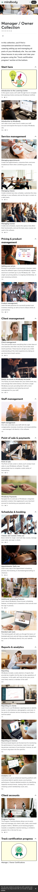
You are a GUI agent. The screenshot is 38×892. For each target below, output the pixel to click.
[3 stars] (6, 31)
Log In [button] (34, 2)
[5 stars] (9, 31)
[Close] (35, 888)
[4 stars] (7, 31)
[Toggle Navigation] (2, 2)
